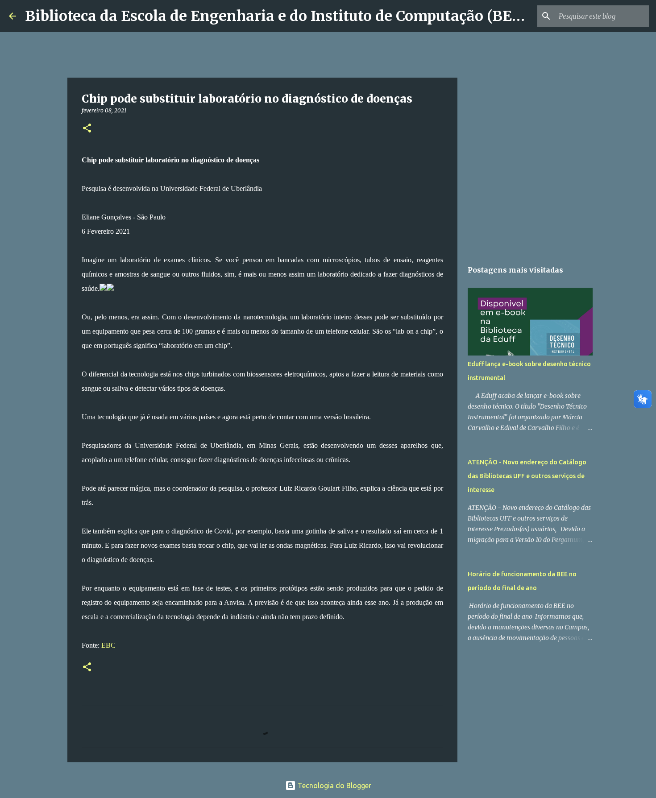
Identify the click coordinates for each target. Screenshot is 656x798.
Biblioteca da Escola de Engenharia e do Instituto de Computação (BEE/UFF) (293, 16)
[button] (87, 129)
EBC (108, 645)
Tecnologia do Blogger (333, 785)
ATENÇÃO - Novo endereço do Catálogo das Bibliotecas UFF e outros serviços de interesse (527, 476)
